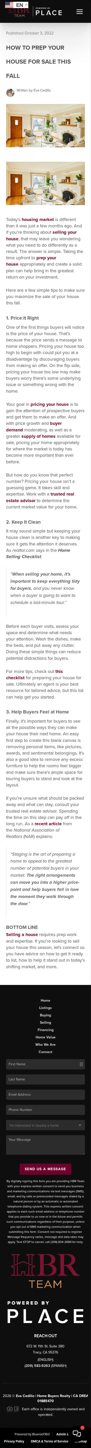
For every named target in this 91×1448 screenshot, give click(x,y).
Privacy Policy (14, 1441)
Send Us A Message (45, 1169)
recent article (48, 824)
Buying (45, 1015)
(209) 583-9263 (38, 1366)
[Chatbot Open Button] (77, 1434)
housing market (38, 219)
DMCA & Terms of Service (49, 1441)
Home (45, 1000)
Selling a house (22, 934)
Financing (46, 1030)
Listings (45, 1008)
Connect (45, 1052)
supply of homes (38, 436)
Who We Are (45, 1044)
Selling (45, 1022)
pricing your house (50, 404)
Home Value (46, 1037)
